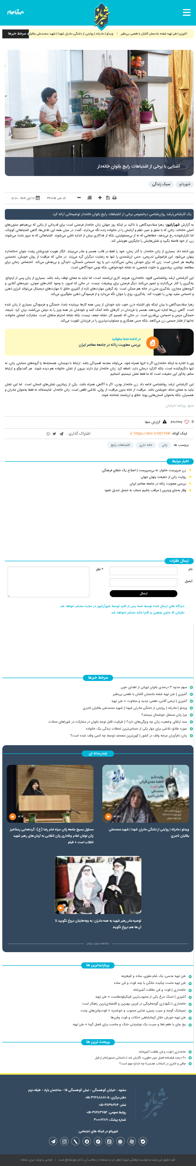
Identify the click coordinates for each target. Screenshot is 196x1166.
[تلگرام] (61, 434)
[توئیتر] (54, 434)
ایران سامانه (27, 1160)
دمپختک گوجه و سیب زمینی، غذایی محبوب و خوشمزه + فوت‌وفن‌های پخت (133, 1010)
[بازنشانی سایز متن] (88, 198)
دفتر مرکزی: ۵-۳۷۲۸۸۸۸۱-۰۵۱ (105, 1098)
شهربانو (184, 184)
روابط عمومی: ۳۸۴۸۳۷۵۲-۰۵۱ (106, 1112)
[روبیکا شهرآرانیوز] (120, 1141)
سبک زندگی (161, 184)
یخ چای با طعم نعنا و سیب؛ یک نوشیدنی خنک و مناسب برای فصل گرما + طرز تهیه (129, 1024)
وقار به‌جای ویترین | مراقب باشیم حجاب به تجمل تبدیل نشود (145, 490)
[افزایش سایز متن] (98, 198)
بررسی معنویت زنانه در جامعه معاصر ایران (110, 345)
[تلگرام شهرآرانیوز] (53, 1141)
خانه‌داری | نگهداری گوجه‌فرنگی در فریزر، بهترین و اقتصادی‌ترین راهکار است (134, 1004)
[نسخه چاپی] (114, 198)
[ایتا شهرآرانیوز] (109, 1141)
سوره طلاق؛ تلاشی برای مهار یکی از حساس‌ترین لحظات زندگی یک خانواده (136, 729)
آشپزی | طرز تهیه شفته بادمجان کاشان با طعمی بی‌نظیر (150, 694)
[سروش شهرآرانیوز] (87, 1141)
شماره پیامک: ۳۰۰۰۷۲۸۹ (110, 1120)
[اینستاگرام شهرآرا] (64, 1141)
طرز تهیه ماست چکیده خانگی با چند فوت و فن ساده (150, 983)
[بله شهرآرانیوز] (143, 1141)
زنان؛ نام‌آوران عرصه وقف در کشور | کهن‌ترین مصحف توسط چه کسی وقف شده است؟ (128, 736)
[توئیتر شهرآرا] (75, 1141)
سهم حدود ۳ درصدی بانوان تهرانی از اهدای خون (154, 687)
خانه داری (145, 445)
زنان (164, 445)
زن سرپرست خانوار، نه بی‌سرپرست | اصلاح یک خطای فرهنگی (144, 470)
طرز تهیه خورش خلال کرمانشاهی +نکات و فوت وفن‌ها (148, 1017)
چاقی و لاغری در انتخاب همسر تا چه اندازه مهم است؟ (152, 1063)
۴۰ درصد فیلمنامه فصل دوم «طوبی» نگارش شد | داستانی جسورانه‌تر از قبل (140, 1057)
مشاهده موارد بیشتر (98, 943)
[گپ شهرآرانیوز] (98, 1141)
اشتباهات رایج (120, 445)
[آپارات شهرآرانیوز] (132, 1141)
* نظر (99, 569)
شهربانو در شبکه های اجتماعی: (98, 1131)
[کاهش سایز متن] (77, 198)
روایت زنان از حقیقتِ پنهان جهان (163, 477)
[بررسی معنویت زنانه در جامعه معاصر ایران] (174, 342)
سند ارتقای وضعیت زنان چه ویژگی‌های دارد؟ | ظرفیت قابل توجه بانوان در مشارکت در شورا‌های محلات (117, 722)
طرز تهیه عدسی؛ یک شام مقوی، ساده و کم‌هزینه (153, 976)
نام (190, 569)
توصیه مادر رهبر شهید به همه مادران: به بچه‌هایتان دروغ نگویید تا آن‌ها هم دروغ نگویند (98, 924)
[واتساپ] (48, 434)
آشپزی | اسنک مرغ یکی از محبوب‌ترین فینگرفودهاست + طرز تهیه (140, 997)
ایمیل (188, 581)
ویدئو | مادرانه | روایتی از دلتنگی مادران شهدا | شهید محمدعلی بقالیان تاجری (83, 33)
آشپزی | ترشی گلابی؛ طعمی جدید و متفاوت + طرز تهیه (149, 701)
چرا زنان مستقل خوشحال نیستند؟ (164, 715)
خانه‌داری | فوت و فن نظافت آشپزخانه (159, 990)
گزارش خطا (152, 422)
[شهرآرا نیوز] (15, 13)
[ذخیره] (106, 198)
